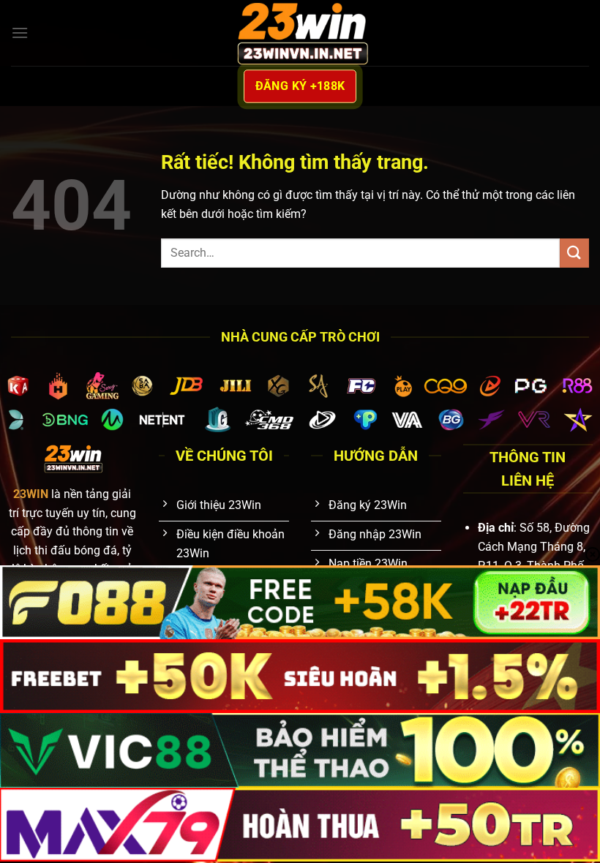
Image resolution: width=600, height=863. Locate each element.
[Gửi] (574, 252)
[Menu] (20, 32)
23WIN (30, 494)
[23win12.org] (300, 32)
